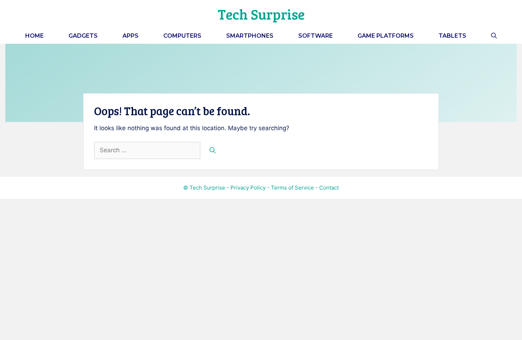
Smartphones (249, 35)
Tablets (452, 35)
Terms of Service (292, 187)
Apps (130, 35)
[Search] (212, 150)
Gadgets (83, 35)
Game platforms (386, 35)
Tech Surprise (261, 13)
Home (34, 35)
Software (315, 35)
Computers (182, 35)
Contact (329, 187)
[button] (494, 36)
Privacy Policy (248, 187)
